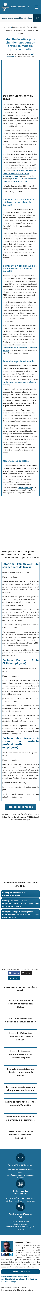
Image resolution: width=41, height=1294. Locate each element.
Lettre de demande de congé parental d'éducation (20, 1103)
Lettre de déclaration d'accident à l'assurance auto (20, 1020)
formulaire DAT (25, 487)
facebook (15, 973)
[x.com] (7, 1254)
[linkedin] (11, 1254)
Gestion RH (32, 27)
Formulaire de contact (20, 1272)
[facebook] (3, 1254)
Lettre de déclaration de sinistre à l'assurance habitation (20, 1134)
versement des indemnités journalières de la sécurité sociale (20, 347)
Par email (15, 978)
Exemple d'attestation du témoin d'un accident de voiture (20, 1072)
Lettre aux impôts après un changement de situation (20, 1089)
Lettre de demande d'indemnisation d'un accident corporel (20, 1054)
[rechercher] (37, 18)
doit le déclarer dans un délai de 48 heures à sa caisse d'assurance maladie (19, 173)
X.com (28, 973)
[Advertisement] (20, 517)
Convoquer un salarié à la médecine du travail (13, 893)
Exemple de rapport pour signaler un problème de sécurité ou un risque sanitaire (17, 914)
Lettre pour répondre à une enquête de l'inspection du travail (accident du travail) (17, 903)
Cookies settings (8, 1282)
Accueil (7, 27)
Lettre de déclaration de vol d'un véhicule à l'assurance (20, 1118)
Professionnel (18, 27)
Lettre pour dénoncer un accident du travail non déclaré (21, 1003)
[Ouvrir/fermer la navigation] (36, 7)
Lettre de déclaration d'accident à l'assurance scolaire (20, 1036)
